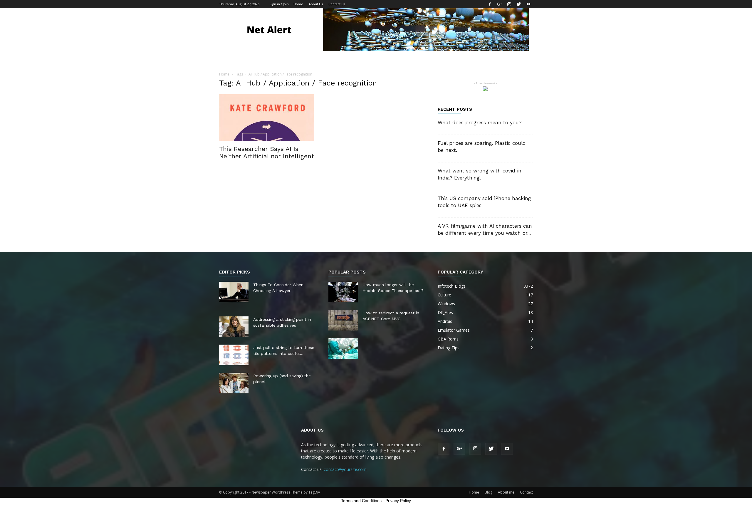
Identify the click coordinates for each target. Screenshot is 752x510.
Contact (526, 492)
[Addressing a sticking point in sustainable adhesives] (234, 326)
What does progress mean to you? (479, 122)
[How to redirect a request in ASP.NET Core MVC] (343, 320)
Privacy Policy (398, 500)
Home (298, 4)
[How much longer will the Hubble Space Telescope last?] (343, 292)
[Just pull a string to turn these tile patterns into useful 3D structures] (234, 355)
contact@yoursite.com (345, 469)
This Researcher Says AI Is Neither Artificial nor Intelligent (266, 152)
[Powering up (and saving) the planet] (234, 383)
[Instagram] (509, 4)
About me (506, 492)
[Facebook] (489, 4)
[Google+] (499, 4)
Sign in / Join (279, 4)
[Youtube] (528, 4)
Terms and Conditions (361, 500)
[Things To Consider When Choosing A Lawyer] (234, 292)
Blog (488, 492)
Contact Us (336, 4)
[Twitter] (518, 4)
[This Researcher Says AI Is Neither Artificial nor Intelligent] (266, 117)
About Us (316, 4)
